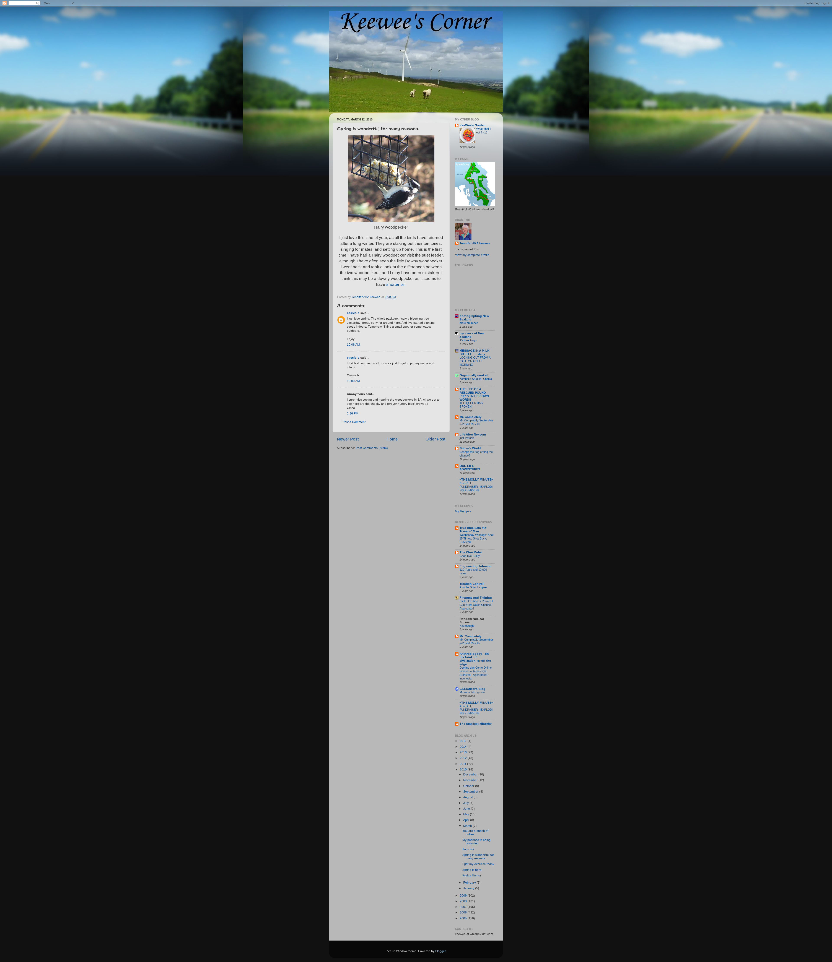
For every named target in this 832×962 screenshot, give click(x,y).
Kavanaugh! (467, 625)
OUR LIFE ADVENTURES (470, 467)
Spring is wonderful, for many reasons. (478, 856)
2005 (464, 918)
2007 (464, 906)
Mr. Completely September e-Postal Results (476, 422)
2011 (463, 763)
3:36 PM (352, 413)
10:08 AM (353, 344)
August (468, 797)
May (466, 814)
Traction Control (472, 583)
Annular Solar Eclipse (473, 587)
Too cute (468, 849)
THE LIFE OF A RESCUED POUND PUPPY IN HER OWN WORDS (474, 394)
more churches (469, 323)
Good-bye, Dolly (470, 555)
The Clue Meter (471, 552)
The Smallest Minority (476, 723)
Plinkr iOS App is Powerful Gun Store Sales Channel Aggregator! (476, 605)
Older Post (435, 439)
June (467, 808)
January (469, 888)
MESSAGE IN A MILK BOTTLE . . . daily (474, 352)
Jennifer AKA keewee (474, 243)
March (468, 825)
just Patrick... (468, 438)
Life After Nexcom (473, 434)
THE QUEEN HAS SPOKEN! (471, 404)
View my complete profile (472, 255)
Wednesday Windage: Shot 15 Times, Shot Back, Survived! (477, 538)
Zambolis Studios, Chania (476, 378)
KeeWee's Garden (473, 125)
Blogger (440, 951)
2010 (464, 769)
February (470, 882)
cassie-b (353, 313)
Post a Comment (354, 422)
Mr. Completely (470, 417)
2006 (464, 912)
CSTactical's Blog (472, 689)
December (470, 774)
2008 (464, 901)
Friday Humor (471, 875)
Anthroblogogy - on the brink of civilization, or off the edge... (475, 659)
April (466, 820)
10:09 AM (353, 381)
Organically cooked (474, 375)
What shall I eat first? (483, 130)
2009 (464, 895)
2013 (464, 752)
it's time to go (468, 340)
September (471, 791)
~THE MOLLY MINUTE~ (476, 479)
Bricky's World (470, 448)
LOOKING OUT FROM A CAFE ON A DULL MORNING (475, 361)
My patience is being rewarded (476, 841)
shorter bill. (396, 284)
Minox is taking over (472, 692)
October (469, 786)
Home (392, 439)
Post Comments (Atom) (372, 448)
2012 (464, 758)
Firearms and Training (476, 597)
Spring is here (471, 869)
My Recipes (463, 511)
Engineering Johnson (476, 566)
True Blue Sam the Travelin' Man (473, 529)
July (466, 802)
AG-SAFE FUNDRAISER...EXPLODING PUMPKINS (476, 486)
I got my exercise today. (478, 864)
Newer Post (348, 439)
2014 (464, 746)
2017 (464, 741)
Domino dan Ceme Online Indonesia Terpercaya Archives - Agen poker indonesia (476, 673)
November (470, 780)
